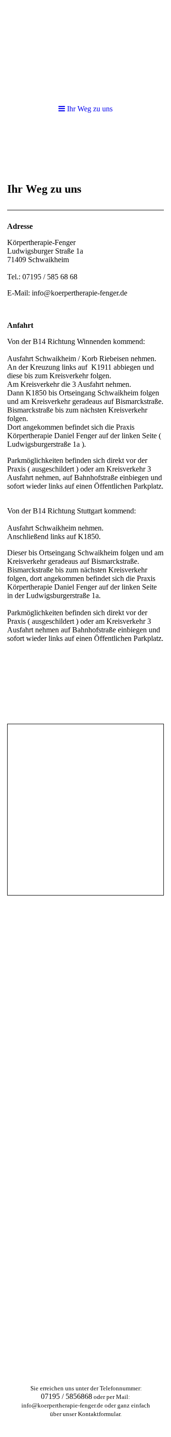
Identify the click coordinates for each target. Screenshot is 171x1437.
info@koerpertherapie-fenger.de (62, 1405)
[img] (85, 47)
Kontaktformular (99, 1413)
